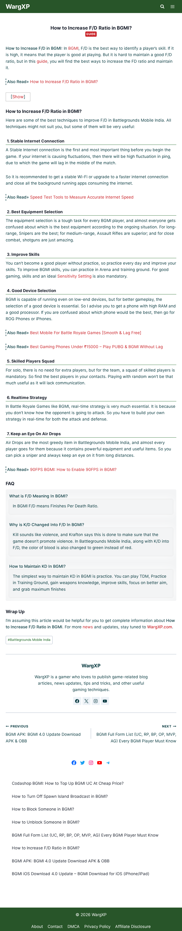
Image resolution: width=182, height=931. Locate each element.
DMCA (74, 926)
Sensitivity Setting (74, 276)
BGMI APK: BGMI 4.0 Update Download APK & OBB (43, 733)
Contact (55, 926)
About (37, 926)
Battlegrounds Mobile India (29, 640)
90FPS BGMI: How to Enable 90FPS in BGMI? (73, 469)
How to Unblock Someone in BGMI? (46, 822)
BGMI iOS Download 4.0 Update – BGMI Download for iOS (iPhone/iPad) (80, 873)
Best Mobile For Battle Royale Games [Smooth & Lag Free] (85, 332)
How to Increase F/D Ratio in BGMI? (64, 81)
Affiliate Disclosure (133, 926)
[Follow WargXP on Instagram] (96, 701)
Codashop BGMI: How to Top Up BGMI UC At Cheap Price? (68, 783)
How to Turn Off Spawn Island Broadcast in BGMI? (60, 796)
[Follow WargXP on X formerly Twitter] (86, 701)
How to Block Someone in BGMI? (43, 809)
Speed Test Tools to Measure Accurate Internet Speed (82, 197)
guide (42, 61)
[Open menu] (172, 6)
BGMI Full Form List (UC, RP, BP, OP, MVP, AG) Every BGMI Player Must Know (136, 733)
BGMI (73, 48)
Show (18, 96)
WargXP (99, 914)
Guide (91, 34)
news (88, 627)
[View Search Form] (162, 6)
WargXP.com (159, 627)
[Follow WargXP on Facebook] (77, 701)
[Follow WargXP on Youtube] (105, 701)
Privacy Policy (97, 926)
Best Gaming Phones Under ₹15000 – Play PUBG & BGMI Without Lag (96, 346)
